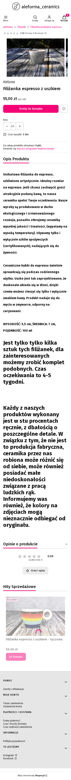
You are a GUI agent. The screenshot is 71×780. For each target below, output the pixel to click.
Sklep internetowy (31, 775)
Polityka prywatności (14, 741)
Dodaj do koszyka (30, 108)
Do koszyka (15, 656)
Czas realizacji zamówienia (17, 727)
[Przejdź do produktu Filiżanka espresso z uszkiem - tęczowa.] (35, 616)
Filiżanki (21, 27)
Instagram (8, 755)
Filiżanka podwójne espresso (46, 27)
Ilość (5, 119)
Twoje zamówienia (13, 703)
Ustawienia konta (12, 706)
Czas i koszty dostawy (15, 723)
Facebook (8, 758)
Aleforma (9, 81)
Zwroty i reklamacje (13, 689)
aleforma (8, 27)
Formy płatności (11, 720)
